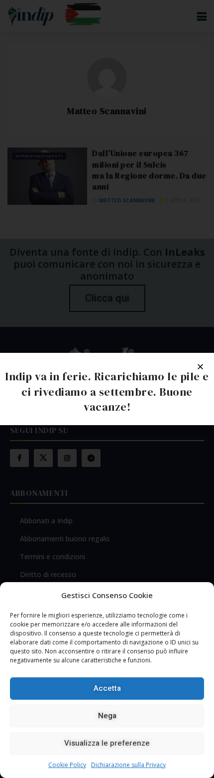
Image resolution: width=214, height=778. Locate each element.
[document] (107, 389)
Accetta (107, 688)
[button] (200, 366)
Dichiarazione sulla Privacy (128, 765)
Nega (107, 715)
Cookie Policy (67, 765)
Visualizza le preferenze (107, 743)
